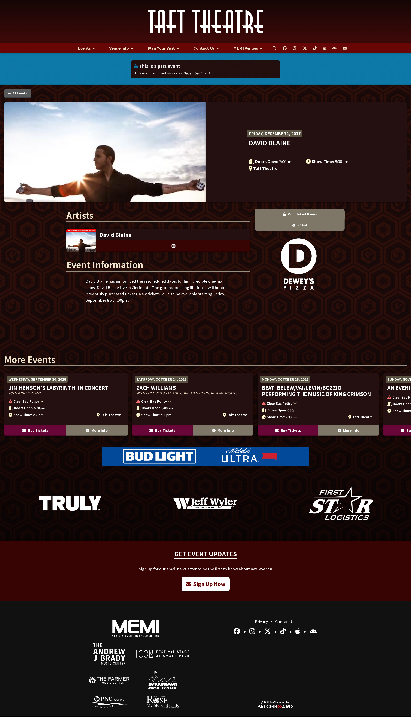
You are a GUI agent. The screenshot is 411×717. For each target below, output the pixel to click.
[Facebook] (237, 631)
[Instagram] (252, 631)
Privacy (262, 621)
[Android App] (313, 631)
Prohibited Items (302, 214)
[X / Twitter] (268, 631)
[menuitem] (86, 48)
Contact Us (285, 621)
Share (301, 224)
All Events (19, 93)
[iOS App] (298, 631)
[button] (64, 401)
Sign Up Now (208, 584)
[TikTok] (283, 631)
